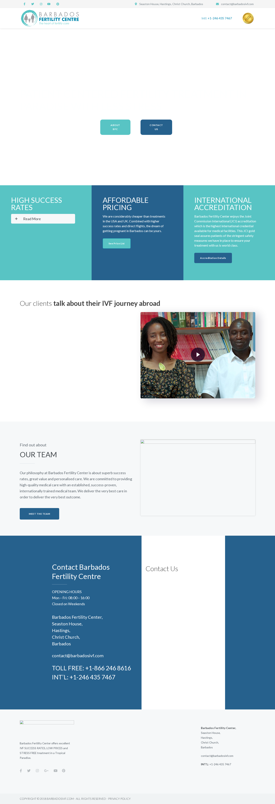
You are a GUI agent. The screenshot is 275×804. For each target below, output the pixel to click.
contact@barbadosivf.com (237, 4)
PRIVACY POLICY (119, 798)
